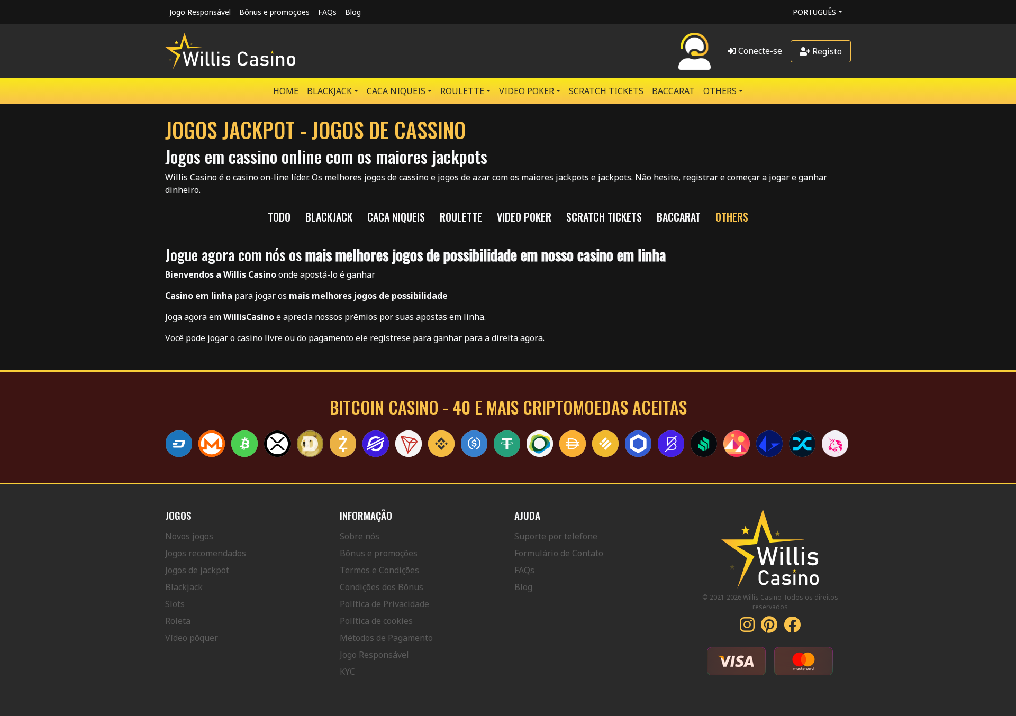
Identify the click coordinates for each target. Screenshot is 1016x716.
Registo (826, 51)
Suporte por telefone (555, 536)
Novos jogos (189, 536)
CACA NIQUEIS (396, 91)
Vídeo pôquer (191, 638)
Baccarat (673, 91)
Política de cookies (376, 621)
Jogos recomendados (205, 553)
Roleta (177, 621)
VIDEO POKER (526, 91)
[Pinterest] (769, 628)
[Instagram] (747, 628)
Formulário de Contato (558, 553)
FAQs (327, 12)
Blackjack (184, 587)
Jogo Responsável (200, 12)
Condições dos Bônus (381, 587)
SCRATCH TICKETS (606, 91)
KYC (347, 671)
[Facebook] (792, 628)
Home (285, 91)
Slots (175, 604)
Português (814, 12)
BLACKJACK (329, 91)
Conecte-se (759, 51)
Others (720, 91)
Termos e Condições (379, 570)
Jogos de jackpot (197, 570)
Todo (279, 217)
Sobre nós (359, 536)
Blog (353, 12)
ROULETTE (462, 91)
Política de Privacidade (384, 604)
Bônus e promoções (274, 12)
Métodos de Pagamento (386, 638)
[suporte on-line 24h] (694, 51)
